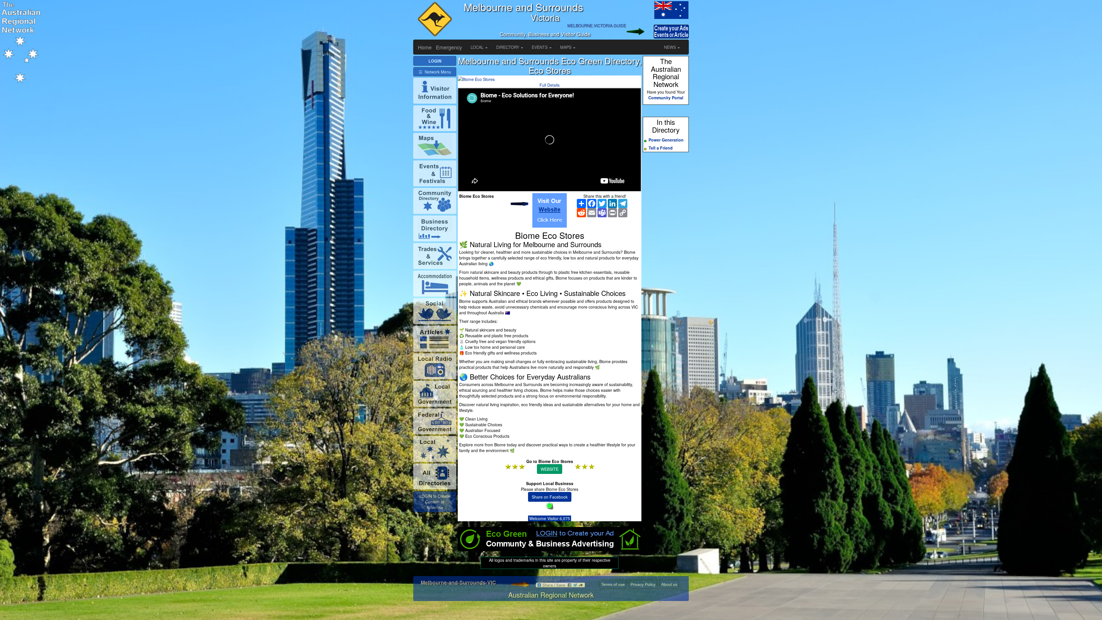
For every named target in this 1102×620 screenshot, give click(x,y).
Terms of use (613, 584)
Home (425, 47)
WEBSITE (549, 469)
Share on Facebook (550, 497)
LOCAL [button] (478, 47)
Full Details (550, 85)
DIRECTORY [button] (508, 47)
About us (669, 584)
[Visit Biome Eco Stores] (549, 210)
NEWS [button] (670, 47)
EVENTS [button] (540, 47)
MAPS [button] (566, 47)
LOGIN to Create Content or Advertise (435, 501)
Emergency (449, 47)
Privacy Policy (642, 584)
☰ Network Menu (435, 72)
